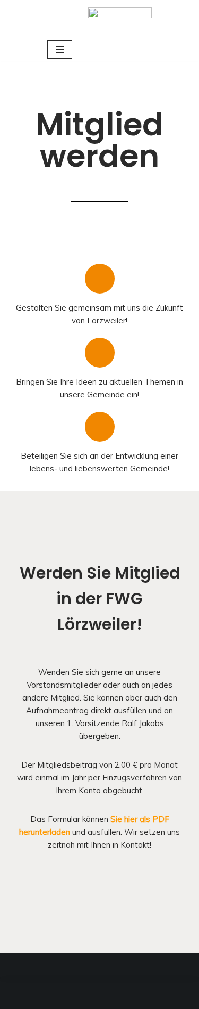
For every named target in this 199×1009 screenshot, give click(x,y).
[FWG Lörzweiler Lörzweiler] (120, 19)
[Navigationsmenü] (59, 49)
